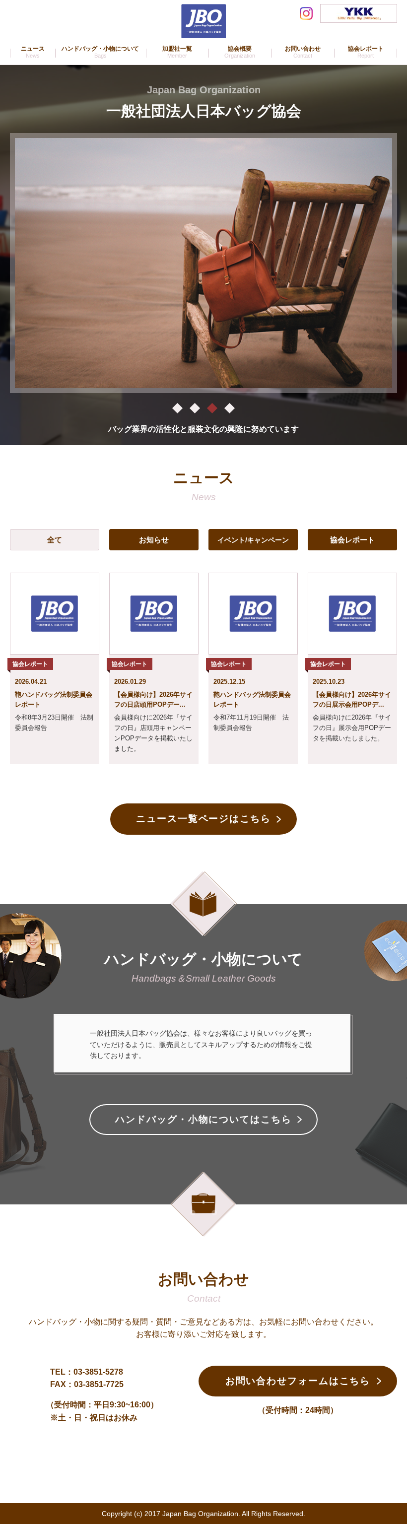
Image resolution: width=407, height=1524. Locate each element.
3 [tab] (212, 407)
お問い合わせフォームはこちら (298, 1381)
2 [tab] (195, 407)
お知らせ (154, 539)
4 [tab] (229, 407)
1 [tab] (177, 407)
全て (54, 539)
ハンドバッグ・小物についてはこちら (203, 1119)
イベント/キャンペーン (253, 540)
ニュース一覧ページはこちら (203, 818)
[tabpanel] (203, 263)
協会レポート (352, 539)
